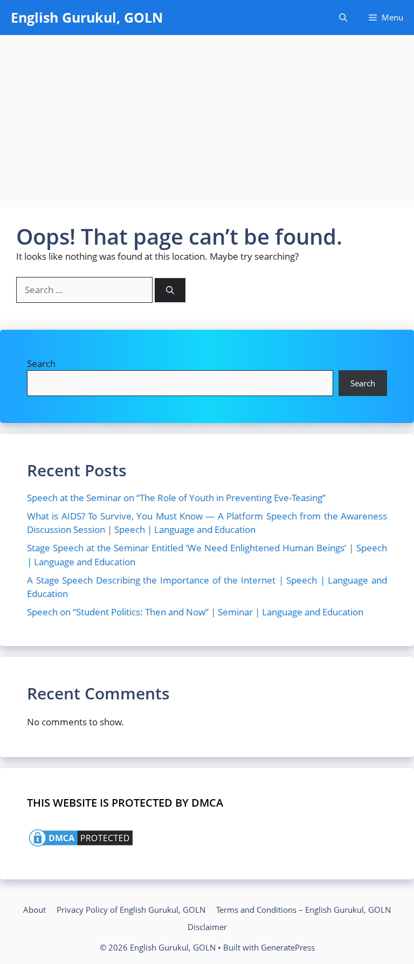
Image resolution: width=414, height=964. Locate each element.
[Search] (170, 290)
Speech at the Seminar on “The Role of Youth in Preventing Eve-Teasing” (176, 497)
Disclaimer (207, 926)
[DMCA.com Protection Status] (81, 845)
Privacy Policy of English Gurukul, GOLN (131, 909)
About (34, 909)
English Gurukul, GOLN (87, 17)
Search (41, 363)
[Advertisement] (207, 115)
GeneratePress (288, 947)
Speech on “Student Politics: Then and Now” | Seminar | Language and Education (195, 612)
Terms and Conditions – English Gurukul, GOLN (303, 909)
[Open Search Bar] (343, 17)
